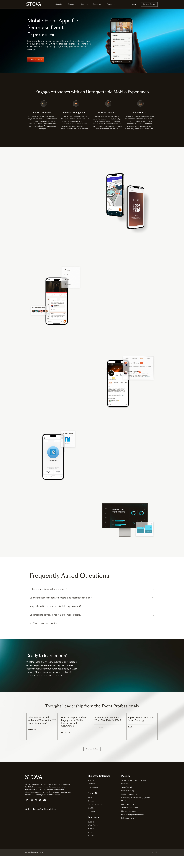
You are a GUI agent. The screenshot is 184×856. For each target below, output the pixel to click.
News (90, 798)
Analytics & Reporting (129, 808)
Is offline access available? (43, 623)
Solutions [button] (84, 4)
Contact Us (92, 811)
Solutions (91, 784)
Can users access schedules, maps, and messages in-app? (60, 598)
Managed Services (128, 811)
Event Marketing (127, 791)
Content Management (130, 794)
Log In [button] (134, 4)
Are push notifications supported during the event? (55, 606)
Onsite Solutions (127, 804)
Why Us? (91, 780)
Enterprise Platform (128, 818)
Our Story (91, 808)
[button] (92, 589)
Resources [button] (97, 4)
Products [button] (71, 4)
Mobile (124, 801)
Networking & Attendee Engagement (135, 797)
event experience (52, 193)
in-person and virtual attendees (64, 176)
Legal (154, 852)
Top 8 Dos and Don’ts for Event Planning (141, 719)
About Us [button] (58, 4)
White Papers (93, 825)
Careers (91, 801)
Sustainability (93, 787)
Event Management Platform (132, 815)
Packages (111, 4)
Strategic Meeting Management (133, 780)
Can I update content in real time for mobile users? (55, 615)
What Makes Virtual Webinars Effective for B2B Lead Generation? (42, 720)
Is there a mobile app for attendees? (48, 589)
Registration (125, 784)
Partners (91, 835)
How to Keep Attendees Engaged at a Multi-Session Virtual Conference (73, 721)
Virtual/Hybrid (126, 787)
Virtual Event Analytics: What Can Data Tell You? (107, 719)
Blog (89, 832)
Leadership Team (94, 804)
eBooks (91, 822)
